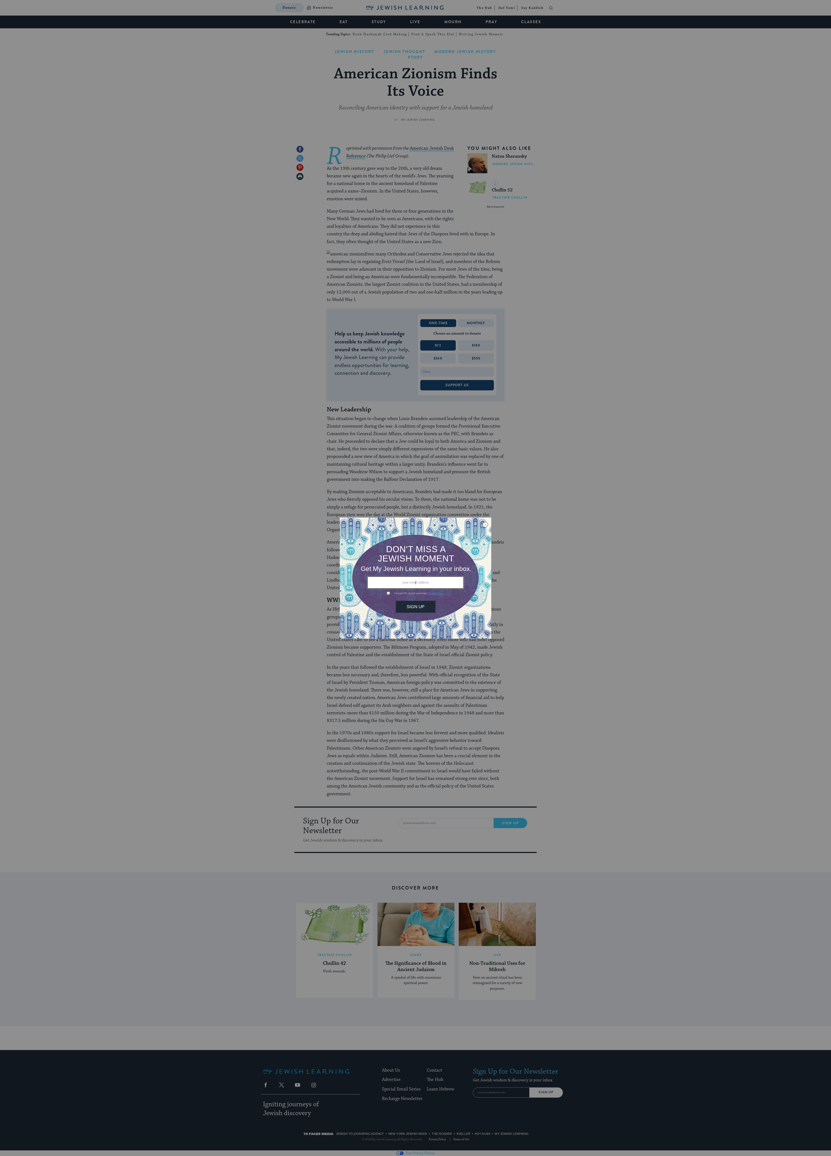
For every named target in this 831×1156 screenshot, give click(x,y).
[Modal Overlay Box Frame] (415, 578)
